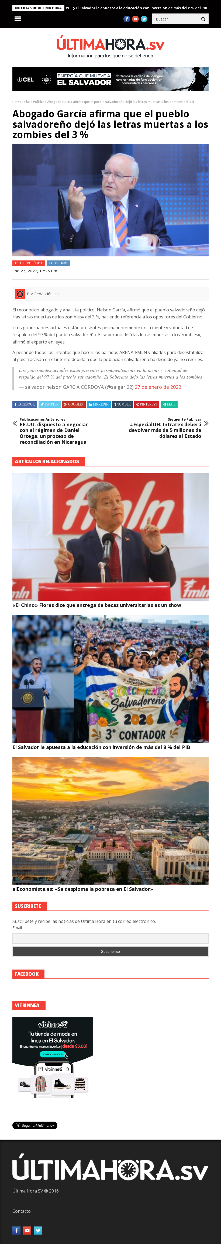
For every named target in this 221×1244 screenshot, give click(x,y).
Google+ (76, 404)
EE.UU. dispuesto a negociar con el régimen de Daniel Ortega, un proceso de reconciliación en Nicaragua (54, 431)
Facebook (26, 404)
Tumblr (124, 404)
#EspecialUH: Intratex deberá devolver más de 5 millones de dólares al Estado (165, 428)
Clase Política (34, 101)
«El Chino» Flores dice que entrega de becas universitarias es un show (96, 605)
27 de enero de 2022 (158, 387)
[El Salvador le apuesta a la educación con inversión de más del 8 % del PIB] (110, 679)
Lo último (58, 263)
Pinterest (148, 404)
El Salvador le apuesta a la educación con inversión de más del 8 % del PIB (110, 7)
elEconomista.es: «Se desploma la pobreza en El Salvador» (82, 889)
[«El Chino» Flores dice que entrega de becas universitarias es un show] (110, 537)
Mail (171, 404)
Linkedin (101, 404)
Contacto (21, 1211)
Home (17, 101)
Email (17, 927)
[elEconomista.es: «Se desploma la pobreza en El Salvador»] (110, 821)
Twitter (51, 404)
